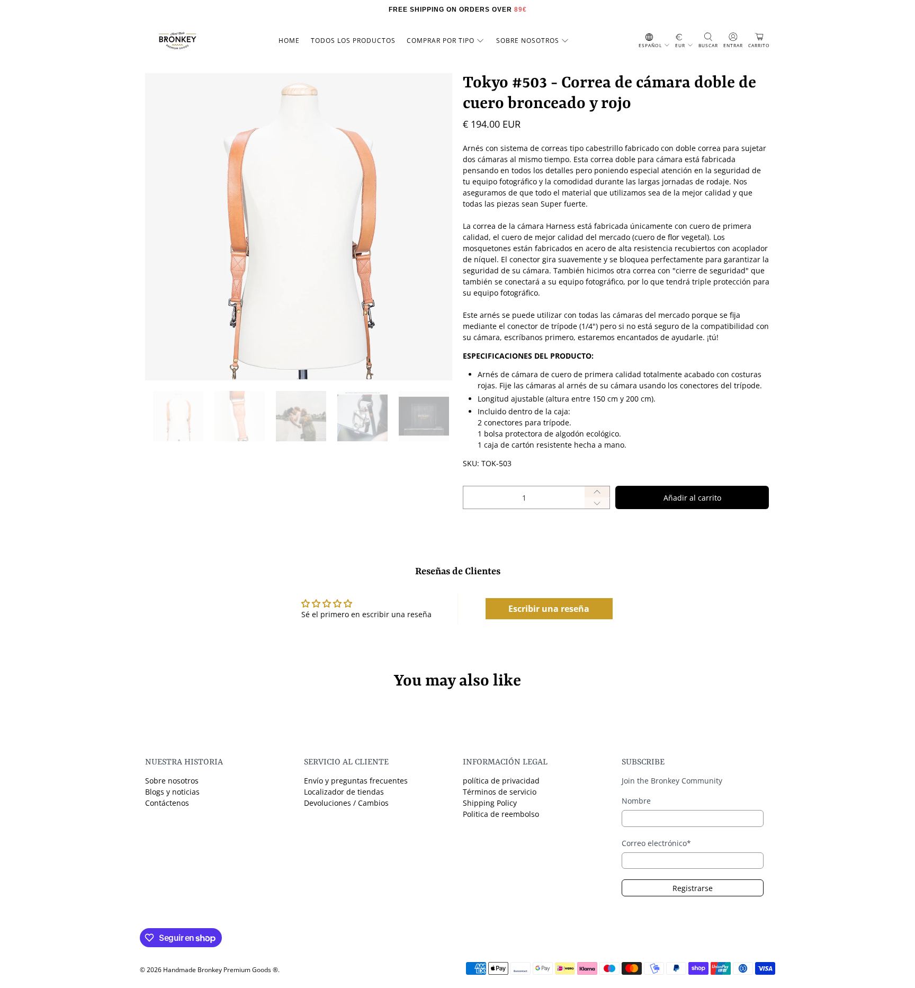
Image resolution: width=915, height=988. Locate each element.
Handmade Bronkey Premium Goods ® (220, 970)
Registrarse (692, 888)
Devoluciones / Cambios (346, 803)
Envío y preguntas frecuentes (356, 781)
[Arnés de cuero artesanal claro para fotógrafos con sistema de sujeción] (298, 226)
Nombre (636, 801)
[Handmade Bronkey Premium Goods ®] (177, 40)
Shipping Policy (490, 803)
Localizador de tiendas (344, 792)
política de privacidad (501, 781)
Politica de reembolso (501, 814)
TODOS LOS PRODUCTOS (353, 40)
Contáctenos (167, 803)
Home (289, 40)
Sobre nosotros (172, 781)
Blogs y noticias (172, 792)
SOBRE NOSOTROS (527, 40)
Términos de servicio (499, 792)
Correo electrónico (656, 843)
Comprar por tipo (440, 40)
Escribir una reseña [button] (548, 609)
